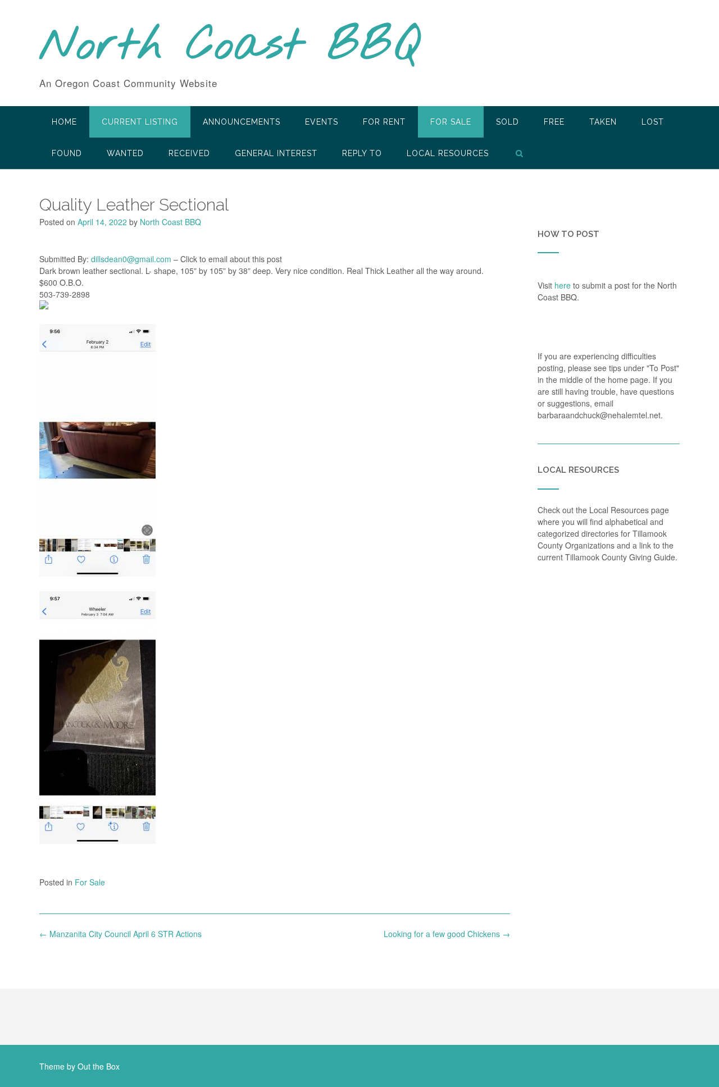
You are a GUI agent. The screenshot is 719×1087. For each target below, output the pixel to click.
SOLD (507, 121)
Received (189, 153)
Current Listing (140, 121)
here (562, 285)
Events (321, 121)
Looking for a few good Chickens (447, 933)
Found (67, 153)
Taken (603, 121)
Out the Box (99, 1066)
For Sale (450, 121)
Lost (652, 121)
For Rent (384, 121)
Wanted (125, 153)
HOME (64, 121)
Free (554, 121)
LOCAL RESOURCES (448, 153)
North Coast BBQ (229, 46)
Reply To (362, 153)
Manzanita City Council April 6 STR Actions (120, 933)
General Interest (276, 153)
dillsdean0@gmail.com (131, 258)
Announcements (241, 121)
